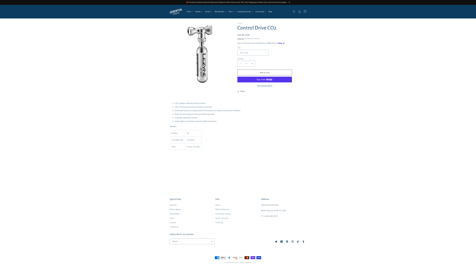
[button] (294, 11)
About (217, 205)
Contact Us (174, 227)
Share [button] (242, 91)
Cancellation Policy (223, 214)
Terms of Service (221, 218)
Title (238, 48)
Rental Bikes (175, 214)
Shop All (173, 205)
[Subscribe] (211, 241)
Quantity (240, 59)
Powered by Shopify (245, 262)
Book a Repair (175, 209)
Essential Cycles (234, 262)
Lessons (173, 222)
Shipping (240, 38)
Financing (219, 222)
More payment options (264, 85)
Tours (172, 218)
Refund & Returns (222, 209)
